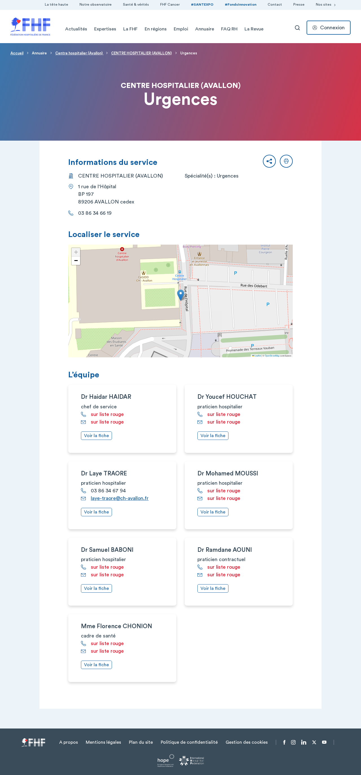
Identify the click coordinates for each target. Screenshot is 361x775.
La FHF (130, 29)
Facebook (284, 742)
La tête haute (56, 4)
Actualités (76, 29)
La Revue (254, 29)
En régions (156, 29)
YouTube (324, 742)
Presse (299, 4)
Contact (275, 4)
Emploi (181, 29)
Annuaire (204, 29)
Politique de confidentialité (189, 742)
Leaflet (257, 355)
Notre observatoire (96, 4)
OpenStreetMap (272, 355)
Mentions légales (103, 742)
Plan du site (141, 742)
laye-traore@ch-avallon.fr (120, 498)
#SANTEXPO (202, 4)
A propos (68, 742)
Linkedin (304, 742)
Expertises (105, 29)
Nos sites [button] (323, 4)
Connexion (332, 27)
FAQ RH (229, 29)
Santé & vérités (136, 4)
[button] (269, 161)
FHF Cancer (170, 4)
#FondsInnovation (240, 4)
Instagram (293, 742)
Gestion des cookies (247, 742)
